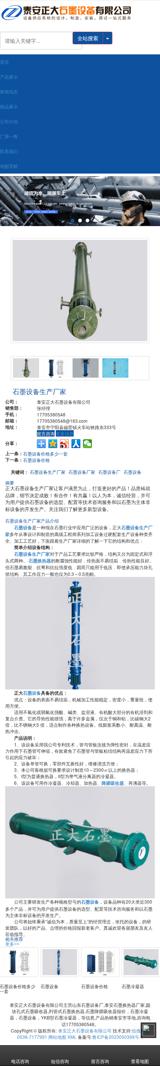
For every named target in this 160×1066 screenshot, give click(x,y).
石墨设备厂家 (81, 472)
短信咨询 (60, 1061)
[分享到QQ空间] (53, 443)
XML (72, 1037)
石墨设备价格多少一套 (45, 453)
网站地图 (57, 1037)
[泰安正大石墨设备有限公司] (80, 12)
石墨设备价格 (36, 460)
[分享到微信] (87, 443)
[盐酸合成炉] (80, 201)
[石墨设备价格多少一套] (18, 962)
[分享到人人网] (76, 443)
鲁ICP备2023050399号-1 (117, 1037)
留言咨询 (46, 433)
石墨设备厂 (109, 472)
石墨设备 (132, 472)
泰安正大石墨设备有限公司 (85, 1030)
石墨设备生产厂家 (47, 472)
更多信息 (65, 433)
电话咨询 (20, 1061)
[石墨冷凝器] (141, 962)
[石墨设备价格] (100, 962)
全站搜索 (87, 38)
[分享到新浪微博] (64, 443)
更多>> (12, 944)
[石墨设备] (80, 632)
